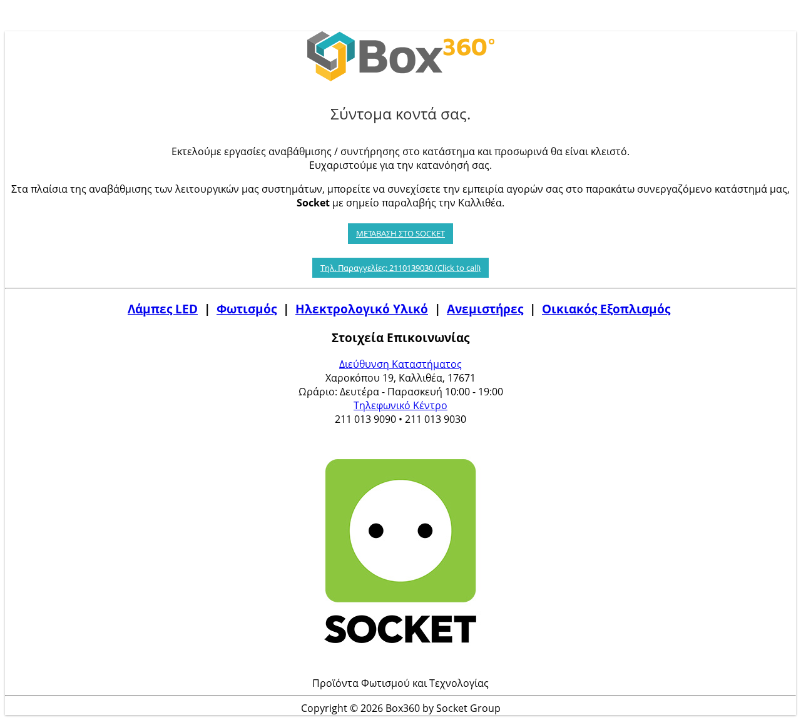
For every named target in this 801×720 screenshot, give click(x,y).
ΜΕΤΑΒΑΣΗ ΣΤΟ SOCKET (400, 233)
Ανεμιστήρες (485, 309)
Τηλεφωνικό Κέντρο (400, 405)
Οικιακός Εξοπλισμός (606, 309)
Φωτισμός (247, 309)
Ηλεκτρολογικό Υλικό (361, 309)
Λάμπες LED (163, 309)
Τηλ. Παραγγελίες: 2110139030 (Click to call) (400, 267)
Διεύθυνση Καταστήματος (400, 364)
